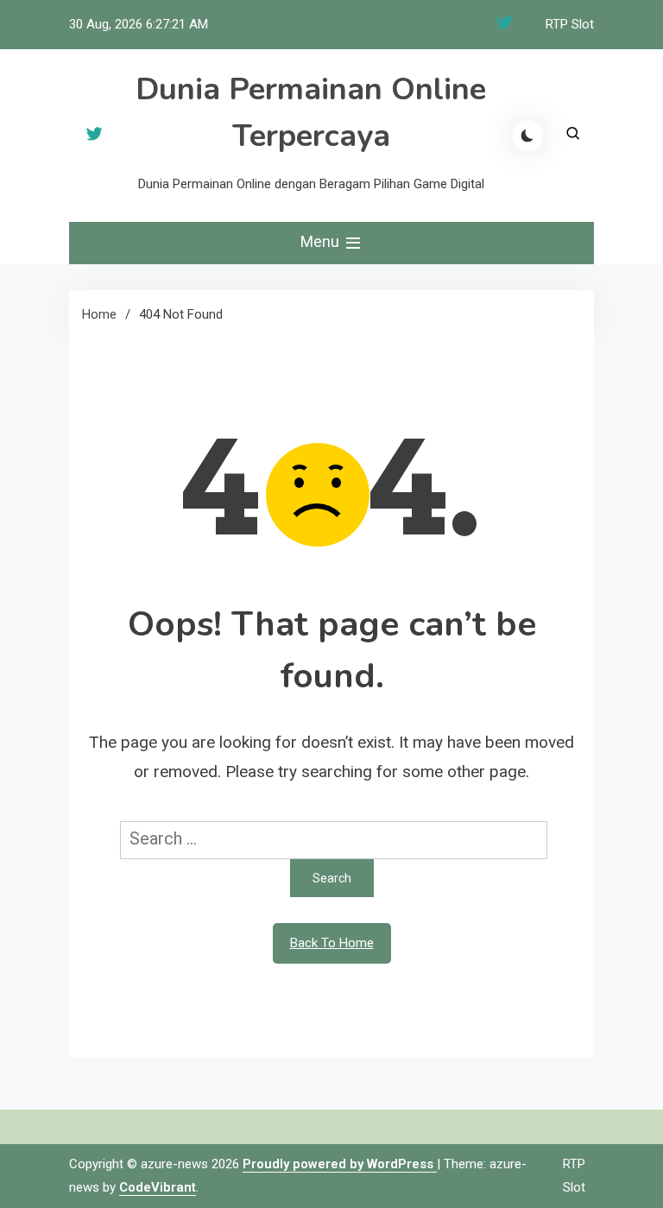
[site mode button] (527, 135)
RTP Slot (570, 24)
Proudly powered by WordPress (340, 1164)
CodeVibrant (157, 1187)
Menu (321, 241)
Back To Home (332, 943)
